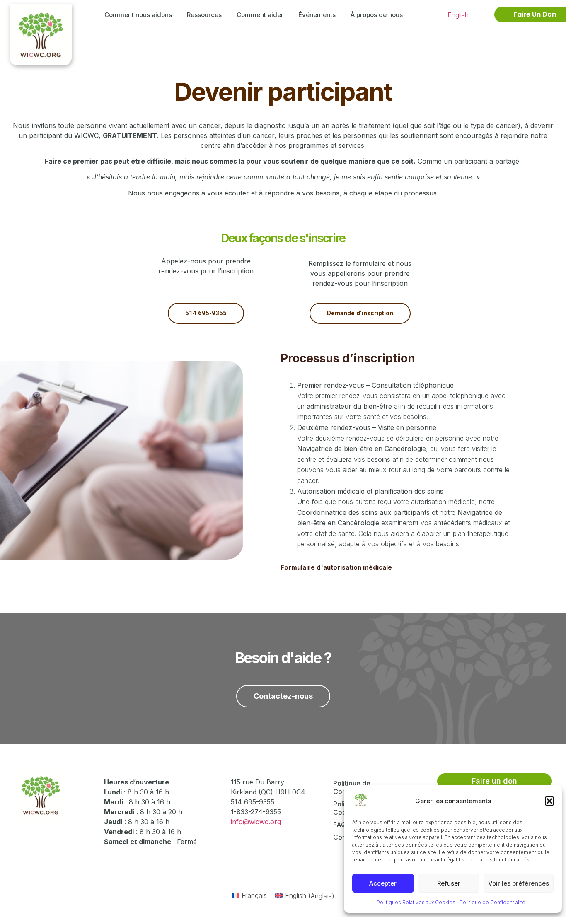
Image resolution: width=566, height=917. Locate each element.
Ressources (204, 15)
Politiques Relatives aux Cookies (416, 902)
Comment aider (260, 15)
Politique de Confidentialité (492, 902)
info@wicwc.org (256, 822)
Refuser (448, 883)
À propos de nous (377, 15)
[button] (549, 801)
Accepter (383, 883)
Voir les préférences (518, 883)
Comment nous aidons (138, 15)
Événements (317, 15)
